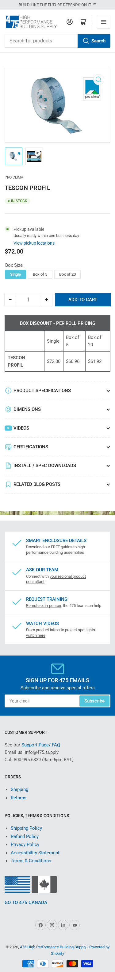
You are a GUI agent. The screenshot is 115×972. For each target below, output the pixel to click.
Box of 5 (40, 274)
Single (15, 274)
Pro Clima (14, 177)
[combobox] (57, 41)
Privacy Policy (25, 844)
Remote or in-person (43, 605)
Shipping (19, 789)
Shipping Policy (26, 828)
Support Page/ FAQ (40, 745)
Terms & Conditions (31, 861)
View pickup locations (34, 243)
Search (98, 41)
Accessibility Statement (35, 853)
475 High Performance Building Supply (53, 947)
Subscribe (94, 701)
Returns (18, 798)
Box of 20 (67, 274)
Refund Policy (25, 836)
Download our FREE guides (49, 547)
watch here (35, 635)
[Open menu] (103, 22)
